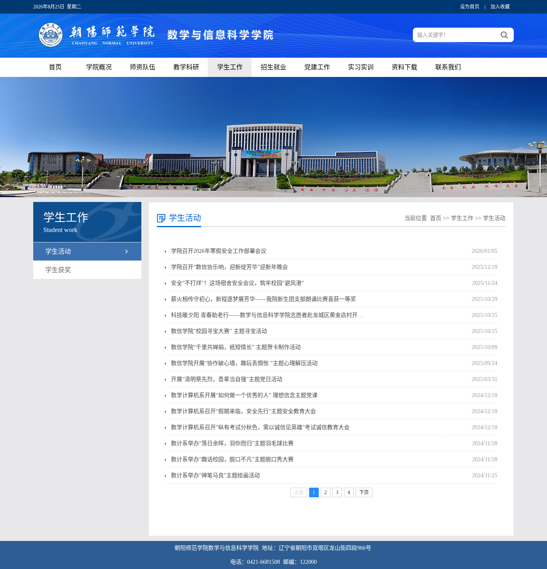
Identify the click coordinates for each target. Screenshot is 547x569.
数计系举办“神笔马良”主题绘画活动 (215, 475)
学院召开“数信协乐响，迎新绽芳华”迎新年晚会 (229, 267)
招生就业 (273, 67)
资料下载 (404, 67)
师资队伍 (142, 67)
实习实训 (361, 67)
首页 (55, 67)
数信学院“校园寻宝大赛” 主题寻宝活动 (219, 331)
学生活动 (58, 251)
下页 (364, 492)
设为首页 (469, 7)
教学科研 (186, 67)
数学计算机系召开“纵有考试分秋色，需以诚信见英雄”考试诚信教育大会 (260, 427)
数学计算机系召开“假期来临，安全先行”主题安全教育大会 (243, 411)
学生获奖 (58, 269)
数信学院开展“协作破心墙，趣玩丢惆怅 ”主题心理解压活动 (244, 363)
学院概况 (99, 67)
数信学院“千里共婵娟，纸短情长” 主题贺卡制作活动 (236, 347)
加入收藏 (500, 7)
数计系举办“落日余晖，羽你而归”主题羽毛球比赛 (232, 443)
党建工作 (317, 67)
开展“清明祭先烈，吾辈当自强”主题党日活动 (226, 379)
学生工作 (230, 67)
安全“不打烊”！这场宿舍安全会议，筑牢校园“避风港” (237, 283)
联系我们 (448, 67)
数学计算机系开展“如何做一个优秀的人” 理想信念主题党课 (244, 395)
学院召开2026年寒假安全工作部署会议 (218, 251)
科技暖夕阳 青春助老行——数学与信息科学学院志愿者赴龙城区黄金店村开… (267, 315)
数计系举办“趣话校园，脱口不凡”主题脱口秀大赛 (232, 459)
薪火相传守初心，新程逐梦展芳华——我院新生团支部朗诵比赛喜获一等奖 (263, 299)
